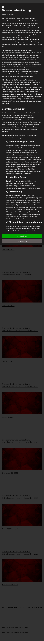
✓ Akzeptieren (22, 236)
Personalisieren (22, 241)
